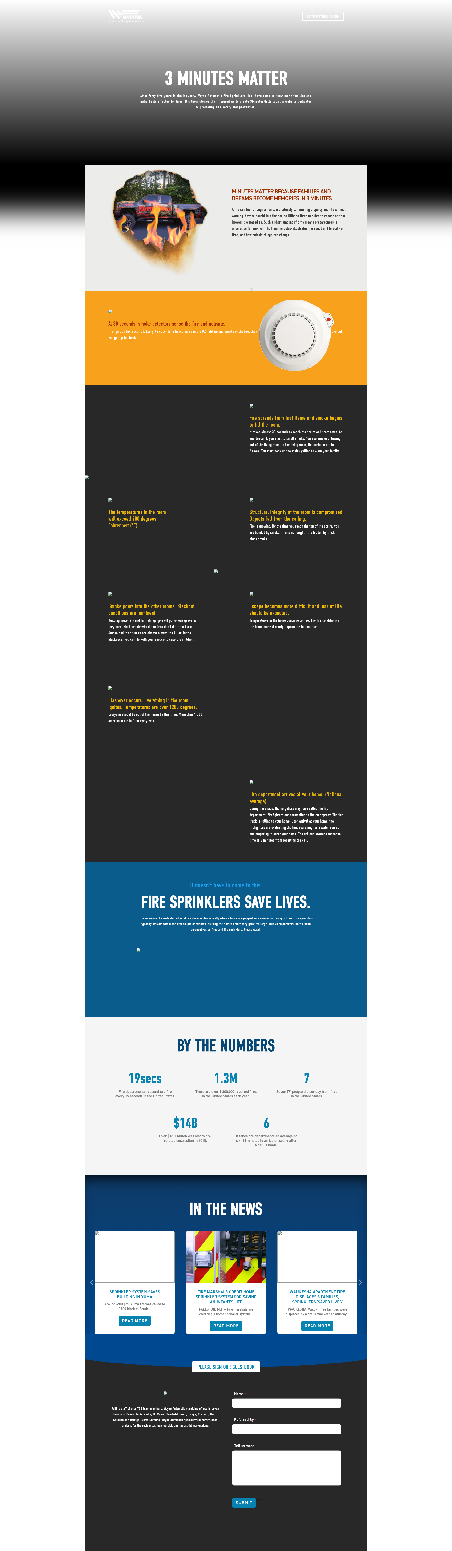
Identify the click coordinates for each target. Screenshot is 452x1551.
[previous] (92, 1282)
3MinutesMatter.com (265, 101)
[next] (360, 1282)
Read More (135, 1326)
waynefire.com (323, 16)
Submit (244, 1503)
